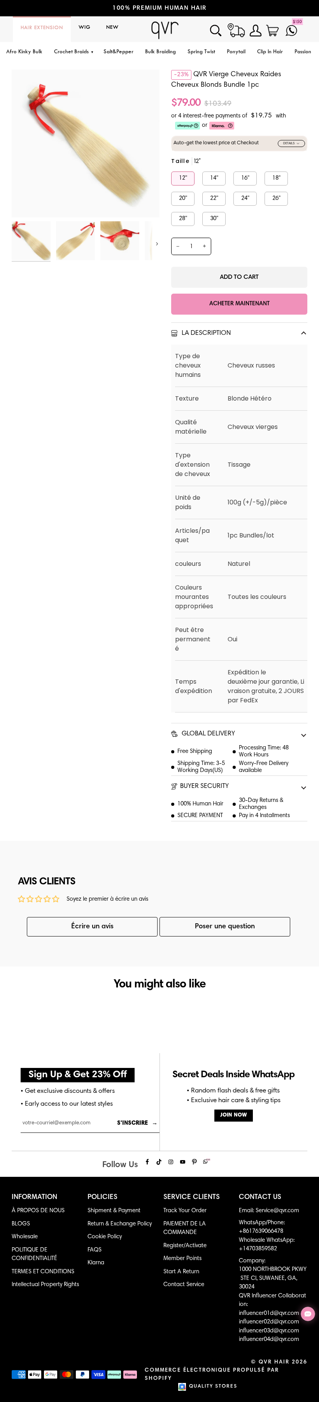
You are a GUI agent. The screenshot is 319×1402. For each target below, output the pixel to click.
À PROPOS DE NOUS (38, 1211)
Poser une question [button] (225, 926)
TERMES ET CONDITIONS (43, 1272)
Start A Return (181, 1272)
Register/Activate (185, 1246)
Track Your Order (185, 1211)
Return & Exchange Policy (120, 1224)
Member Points (182, 1259)
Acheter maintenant (239, 304)
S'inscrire (137, 1123)
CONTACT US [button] (260, 1197)
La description (205, 333)
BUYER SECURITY (204, 786)
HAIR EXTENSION (42, 28)
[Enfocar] (26, 203)
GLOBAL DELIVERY (207, 734)
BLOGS (21, 1224)
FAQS (95, 1250)
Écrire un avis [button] (92, 926)
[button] (73, 52)
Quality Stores (213, 1386)
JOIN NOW (233, 1115)
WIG (85, 27)
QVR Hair (274, 1362)
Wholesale (25, 1237)
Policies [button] (102, 1197)
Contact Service (183, 1285)
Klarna (96, 1263)
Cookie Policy (105, 1237)
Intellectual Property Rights (45, 1285)
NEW (112, 27)
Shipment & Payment (114, 1211)
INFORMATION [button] (34, 1197)
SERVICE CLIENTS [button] (191, 1197)
